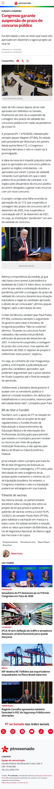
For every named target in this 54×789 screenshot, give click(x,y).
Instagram (12, 731)
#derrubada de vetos (27, 542)
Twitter (3, 731)
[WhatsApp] (27, 61)
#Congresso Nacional (10, 542)
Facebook (22, 731)
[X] (22, 61)
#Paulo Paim (7, 545)
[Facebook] (18, 61)
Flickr (50, 731)
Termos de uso (23, 782)
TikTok (41, 731)
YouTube (31, 731)
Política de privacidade (9, 782)
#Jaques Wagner (44, 542)
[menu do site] (3, 3)
